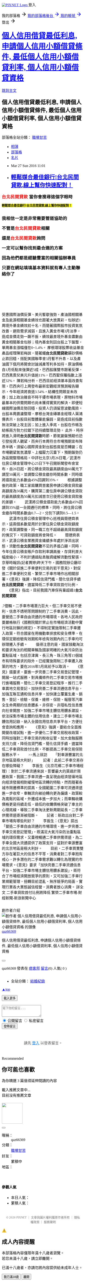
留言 (44, 968)
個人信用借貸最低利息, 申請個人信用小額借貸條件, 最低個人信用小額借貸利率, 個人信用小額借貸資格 (42, 56)
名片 (14, 158)
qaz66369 (9, 931)
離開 (26, 1277)
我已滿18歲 (11, 1277)
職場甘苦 (39, 137)
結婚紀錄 (37, 981)
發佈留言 (10, 1026)
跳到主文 (9, 91)
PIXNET (21, 1217)
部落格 (16, 152)
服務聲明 (50, 1222)
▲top (6, 989)
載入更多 (10, 998)
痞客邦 (34, 968)
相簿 (14, 147)
